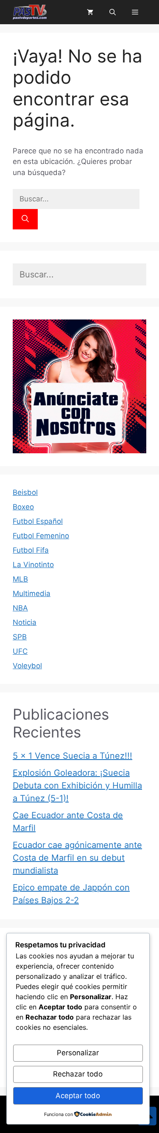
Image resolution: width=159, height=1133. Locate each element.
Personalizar (78, 1052)
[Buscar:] (76, 199)
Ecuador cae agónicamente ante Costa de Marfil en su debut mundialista (77, 858)
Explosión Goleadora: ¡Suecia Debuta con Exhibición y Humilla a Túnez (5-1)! (77, 785)
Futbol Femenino (41, 535)
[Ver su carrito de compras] (90, 12)
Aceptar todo (78, 1095)
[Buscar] (25, 219)
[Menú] (135, 12)
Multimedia (31, 593)
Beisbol (25, 492)
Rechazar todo (78, 1074)
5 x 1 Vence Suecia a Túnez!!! (72, 756)
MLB (20, 579)
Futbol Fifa (31, 550)
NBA (20, 608)
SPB (20, 637)
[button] (112, 12)
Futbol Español (38, 521)
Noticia (24, 622)
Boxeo (23, 507)
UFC (20, 651)
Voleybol (27, 665)
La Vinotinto (33, 564)
